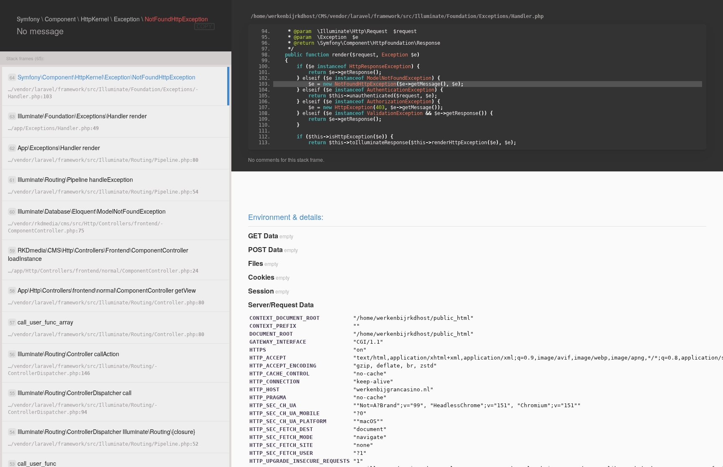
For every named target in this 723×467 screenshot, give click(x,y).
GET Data (263, 235)
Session (261, 291)
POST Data (265, 249)
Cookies (261, 277)
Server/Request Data (281, 304)
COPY (204, 26)
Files (255, 263)
